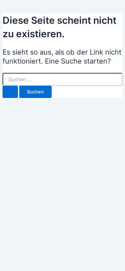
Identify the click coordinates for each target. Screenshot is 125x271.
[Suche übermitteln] (10, 92)
